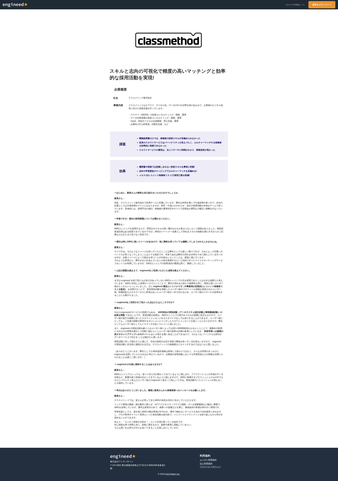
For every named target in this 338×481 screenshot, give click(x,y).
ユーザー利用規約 (208, 460)
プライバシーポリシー (210, 467)
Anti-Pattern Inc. (172, 474)
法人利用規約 (206, 463)
